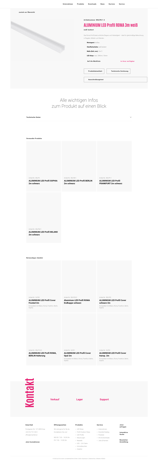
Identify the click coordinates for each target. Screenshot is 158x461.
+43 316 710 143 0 (104, 410)
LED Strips (80, 429)
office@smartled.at (31, 435)
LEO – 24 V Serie (82, 443)
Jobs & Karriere (103, 440)
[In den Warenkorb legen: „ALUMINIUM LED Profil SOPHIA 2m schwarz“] (57, 145)
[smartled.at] (17, 4)
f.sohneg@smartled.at (55, 415)
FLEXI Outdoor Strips (83, 432)
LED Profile (80, 435)
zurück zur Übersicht (27, 12)
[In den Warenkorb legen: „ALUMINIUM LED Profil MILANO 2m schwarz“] (57, 196)
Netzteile (79, 440)
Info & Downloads (103, 438)
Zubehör (79, 449)
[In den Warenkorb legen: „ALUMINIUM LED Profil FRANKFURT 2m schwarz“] (127, 145)
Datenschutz (92, 458)
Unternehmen (102, 429)
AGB (79, 458)
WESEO (103, 458)
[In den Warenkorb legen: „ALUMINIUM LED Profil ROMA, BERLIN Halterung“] (57, 317)
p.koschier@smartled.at (79, 412)
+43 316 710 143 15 (54, 410)
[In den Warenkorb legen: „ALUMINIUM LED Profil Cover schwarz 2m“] (127, 264)
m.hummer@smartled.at (104, 415)
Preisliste (101, 435)
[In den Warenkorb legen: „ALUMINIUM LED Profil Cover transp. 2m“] (127, 317)
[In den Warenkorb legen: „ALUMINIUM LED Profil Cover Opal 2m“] (92, 317)
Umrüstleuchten (82, 446)
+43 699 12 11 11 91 (54, 412)
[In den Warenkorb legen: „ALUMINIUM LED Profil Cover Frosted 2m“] (57, 264)
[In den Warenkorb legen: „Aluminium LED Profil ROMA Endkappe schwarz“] (92, 264)
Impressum (85, 458)
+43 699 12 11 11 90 (104, 412)
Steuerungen (81, 438)
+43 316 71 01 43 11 (79, 410)
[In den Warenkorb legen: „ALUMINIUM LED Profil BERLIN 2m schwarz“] (92, 145)
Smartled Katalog (103, 432)
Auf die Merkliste (93, 61)
